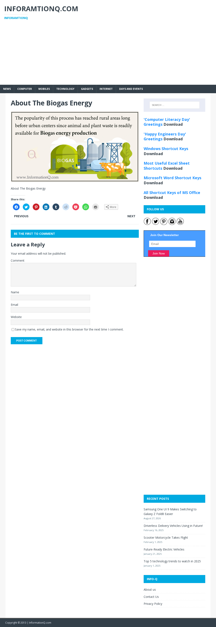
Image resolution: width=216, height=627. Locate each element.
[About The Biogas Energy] (75, 180)
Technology (65, 89)
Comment (17, 260)
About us (150, 589)
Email (14, 305)
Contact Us (151, 597)
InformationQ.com (40, 622)
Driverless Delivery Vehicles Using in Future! (173, 526)
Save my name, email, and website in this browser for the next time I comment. (69, 329)
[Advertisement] (108, 55)
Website (16, 317)
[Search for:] (174, 105)
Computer (24, 89)
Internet (106, 89)
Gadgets (87, 89)
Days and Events (131, 89)
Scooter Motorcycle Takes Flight (166, 537)
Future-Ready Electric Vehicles (164, 549)
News (7, 89)
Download (173, 124)
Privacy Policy (153, 604)
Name (15, 292)
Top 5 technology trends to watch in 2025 (172, 561)
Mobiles (44, 89)
